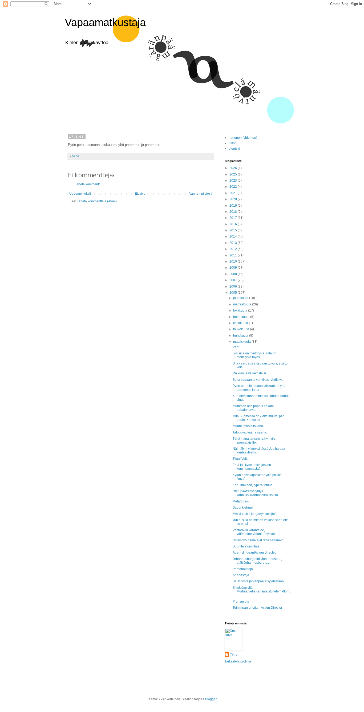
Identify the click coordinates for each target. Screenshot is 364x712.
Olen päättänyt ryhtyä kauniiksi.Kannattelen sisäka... (256, 493)
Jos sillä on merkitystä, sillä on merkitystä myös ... (254, 355)
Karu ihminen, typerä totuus (252, 485)
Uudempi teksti (80, 193)
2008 (233, 274)
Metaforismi (241, 501)
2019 (233, 205)
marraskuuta (242, 304)
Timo (233, 654)
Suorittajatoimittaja (246, 546)
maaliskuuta (242, 341)
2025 (233, 174)
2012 (233, 249)
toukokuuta (241, 329)
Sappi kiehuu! (243, 507)
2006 (233, 286)
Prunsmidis (241, 601)
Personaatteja (243, 569)
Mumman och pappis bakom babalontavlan (253, 408)
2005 (233, 292)
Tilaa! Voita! (241, 459)
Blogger (210, 699)
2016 (233, 224)
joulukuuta (241, 298)
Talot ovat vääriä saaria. (250, 432)
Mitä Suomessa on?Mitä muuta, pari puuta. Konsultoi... (259, 418)
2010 (233, 261)
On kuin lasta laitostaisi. (250, 373)
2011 (233, 255)
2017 (233, 218)
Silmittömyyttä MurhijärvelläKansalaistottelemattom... (262, 591)
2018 (233, 212)
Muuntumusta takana (248, 426)
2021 (233, 193)
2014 (233, 236)
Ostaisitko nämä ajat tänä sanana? (258, 540)
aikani (233, 143)
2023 (233, 180)
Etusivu (140, 193)
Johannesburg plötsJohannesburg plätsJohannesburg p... (257, 560)
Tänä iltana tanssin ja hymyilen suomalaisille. (255, 440)
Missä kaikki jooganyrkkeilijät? (255, 514)
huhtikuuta (241, 335)
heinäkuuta (241, 317)
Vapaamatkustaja (105, 22)
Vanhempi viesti (200, 193)
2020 (233, 199)
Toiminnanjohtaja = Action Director (257, 607)
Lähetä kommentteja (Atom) (97, 201)
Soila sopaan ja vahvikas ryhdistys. (258, 380)
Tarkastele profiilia (238, 661)
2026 (233, 168)
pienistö (234, 148)
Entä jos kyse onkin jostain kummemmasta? (252, 466)
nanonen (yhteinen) (243, 138)
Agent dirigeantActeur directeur (255, 552)
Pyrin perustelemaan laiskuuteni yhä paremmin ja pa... (259, 387)
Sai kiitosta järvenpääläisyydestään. (259, 581)
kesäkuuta (241, 323)
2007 (233, 280)
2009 (233, 267)
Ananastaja (241, 575)
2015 (233, 230)
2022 (233, 187)
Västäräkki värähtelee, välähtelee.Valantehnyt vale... (256, 532)
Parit (236, 347)
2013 (233, 243)
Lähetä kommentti (87, 184)
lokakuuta (240, 310)
